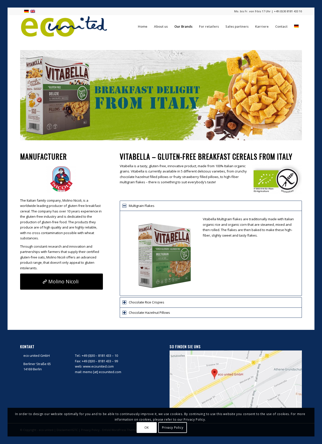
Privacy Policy (172, 427)
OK (146, 427)
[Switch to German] (296, 26)
